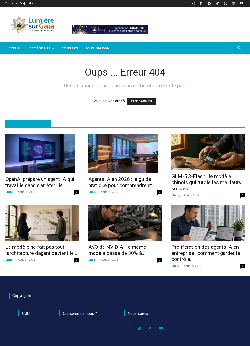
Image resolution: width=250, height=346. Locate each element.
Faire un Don (97, 48)
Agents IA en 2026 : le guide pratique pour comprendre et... (122, 182)
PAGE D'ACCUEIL (142, 101)
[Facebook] (185, 3)
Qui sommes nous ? (80, 313)
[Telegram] (209, 3)
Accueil (15, 48)
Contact (70, 48)
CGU (26, 313)
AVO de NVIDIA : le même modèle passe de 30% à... (117, 250)
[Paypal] (201, 3)
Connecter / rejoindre (19, 3)
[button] (239, 48)
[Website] (233, 3)
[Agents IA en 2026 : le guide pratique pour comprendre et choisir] (125, 153)
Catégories (40, 48)
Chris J (9, 192)
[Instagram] (193, 3)
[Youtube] (241, 3)
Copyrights (21, 295)
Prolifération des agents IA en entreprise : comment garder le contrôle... (205, 253)
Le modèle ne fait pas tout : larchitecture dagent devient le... (41, 250)
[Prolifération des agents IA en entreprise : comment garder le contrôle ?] (208, 223)
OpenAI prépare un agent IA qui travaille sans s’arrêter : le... (39, 182)
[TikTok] (217, 3)
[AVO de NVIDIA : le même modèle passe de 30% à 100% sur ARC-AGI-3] (125, 223)
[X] (225, 3)
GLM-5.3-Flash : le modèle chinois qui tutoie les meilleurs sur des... (206, 182)
